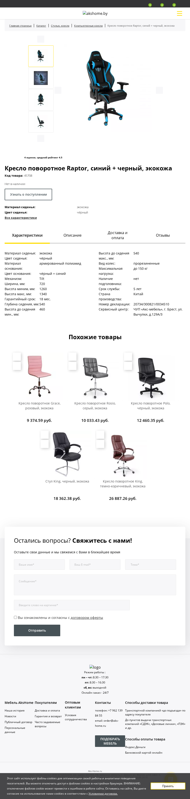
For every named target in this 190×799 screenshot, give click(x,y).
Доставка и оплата (47, 710)
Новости (10, 716)
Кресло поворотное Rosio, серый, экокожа (95, 405)
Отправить (37, 630)
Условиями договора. (103, 794)
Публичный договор (18, 722)
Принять (168, 786)
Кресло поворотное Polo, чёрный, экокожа (150, 405)
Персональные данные (15, 730)
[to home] (95, 667)
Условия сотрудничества (76, 717)
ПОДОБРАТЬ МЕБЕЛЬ (110, 741)
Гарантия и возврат (48, 716)
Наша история (15, 710)
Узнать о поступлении (28, 194)
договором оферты (87, 617)
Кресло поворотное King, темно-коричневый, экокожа (123, 483)
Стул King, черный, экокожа (67, 481)
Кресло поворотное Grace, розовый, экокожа (39, 405)
